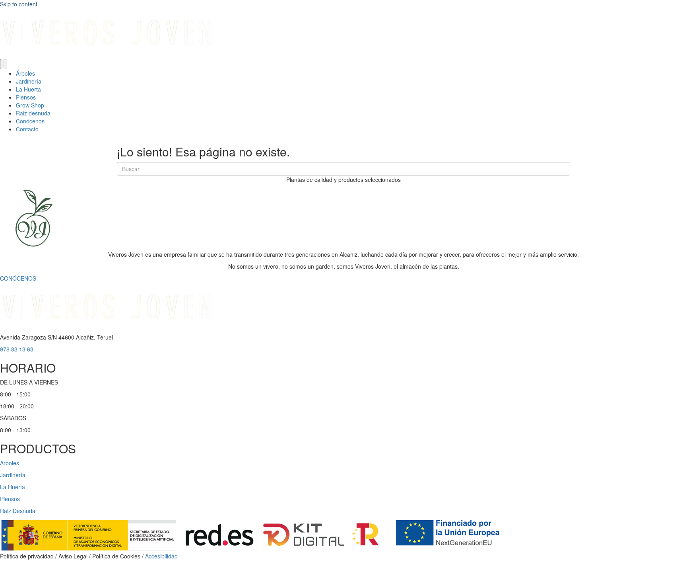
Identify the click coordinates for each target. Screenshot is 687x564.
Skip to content (18, 4)
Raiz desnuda (33, 113)
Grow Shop (30, 105)
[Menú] (3, 64)
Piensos (26, 97)
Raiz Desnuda (17, 511)
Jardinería (28, 81)
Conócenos (30, 121)
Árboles (25, 73)
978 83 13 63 (16, 349)
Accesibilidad (161, 556)
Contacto (27, 129)
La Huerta (28, 89)
